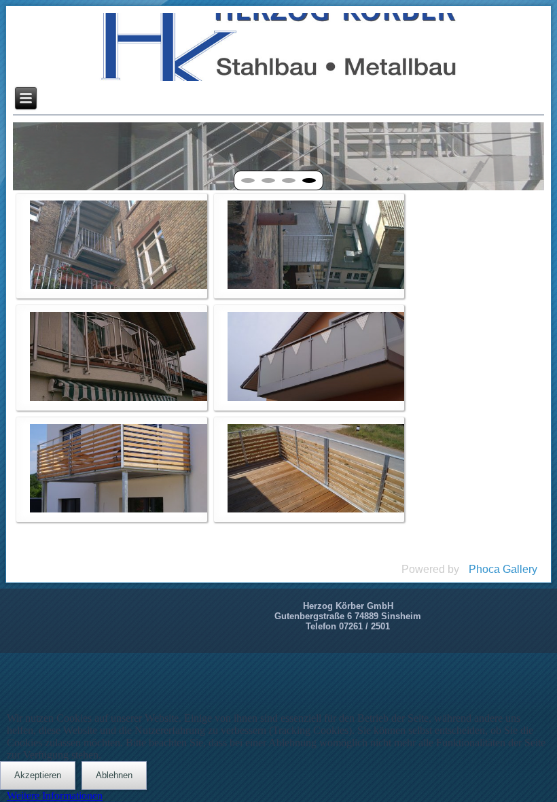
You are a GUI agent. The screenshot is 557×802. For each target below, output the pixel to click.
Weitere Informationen (55, 795)
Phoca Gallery (503, 569)
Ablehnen (114, 775)
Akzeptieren (37, 775)
